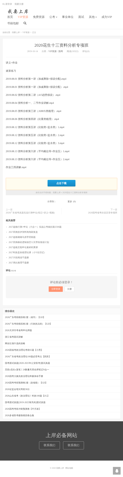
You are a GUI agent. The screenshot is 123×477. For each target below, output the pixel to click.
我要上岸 (17, 11)
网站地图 (69, 468)
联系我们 (49, 445)
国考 (60, 51)
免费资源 (39, 17)
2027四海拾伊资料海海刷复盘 (23, 232)
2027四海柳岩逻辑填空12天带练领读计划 (29, 242)
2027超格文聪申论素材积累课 (23, 247)
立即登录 (55, 289)
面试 (81, 17)
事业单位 (68, 17)
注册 (69, 289)
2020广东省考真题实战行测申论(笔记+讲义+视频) (30, 213)
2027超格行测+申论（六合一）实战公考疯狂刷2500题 (35, 227)
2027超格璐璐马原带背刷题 (22, 237)
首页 (10, 17)
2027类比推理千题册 (19, 262)
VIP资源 (23, 17)
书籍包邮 (13, 23)
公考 (52, 17)
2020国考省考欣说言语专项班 (102, 213)
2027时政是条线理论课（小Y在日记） (27, 252)
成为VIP (107, 17)
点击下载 (61, 183)
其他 (92, 17)
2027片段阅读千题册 (19, 257)
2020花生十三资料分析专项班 (61, 45)
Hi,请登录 (7, 4)
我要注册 (19, 4)
